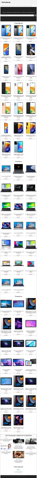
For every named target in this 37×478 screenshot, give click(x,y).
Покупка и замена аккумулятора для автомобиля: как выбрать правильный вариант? (18, 447)
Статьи (31, 445)
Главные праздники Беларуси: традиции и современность (18, 461)
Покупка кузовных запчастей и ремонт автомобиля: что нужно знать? (31, 448)
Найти (35, 15)
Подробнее (5, 41)
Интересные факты (18, 459)
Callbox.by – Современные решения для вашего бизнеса (6, 453)
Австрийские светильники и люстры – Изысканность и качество (31, 454)
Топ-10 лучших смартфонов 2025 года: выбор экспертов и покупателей (6, 440)
